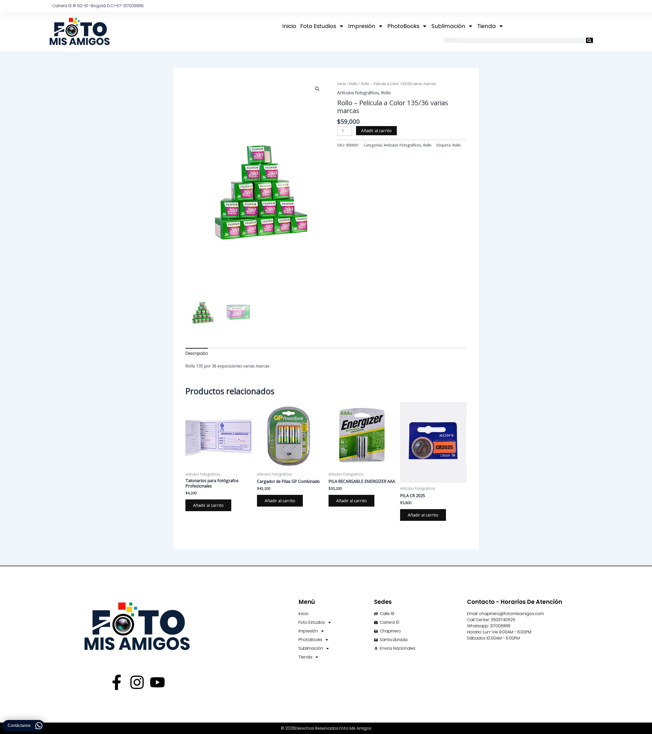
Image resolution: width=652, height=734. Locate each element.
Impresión (361, 26)
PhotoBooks (403, 26)
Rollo (353, 83)
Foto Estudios (318, 26)
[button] (317, 88)
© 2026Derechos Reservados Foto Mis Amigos (326, 728)
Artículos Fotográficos (358, 93)
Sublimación (448, 26)
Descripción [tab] (196, 353)
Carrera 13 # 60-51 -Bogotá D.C (83, 6)
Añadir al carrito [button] (208, 505)
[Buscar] (589, 40)
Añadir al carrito (376, 130)
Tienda (486, 26)
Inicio (289, 26)
